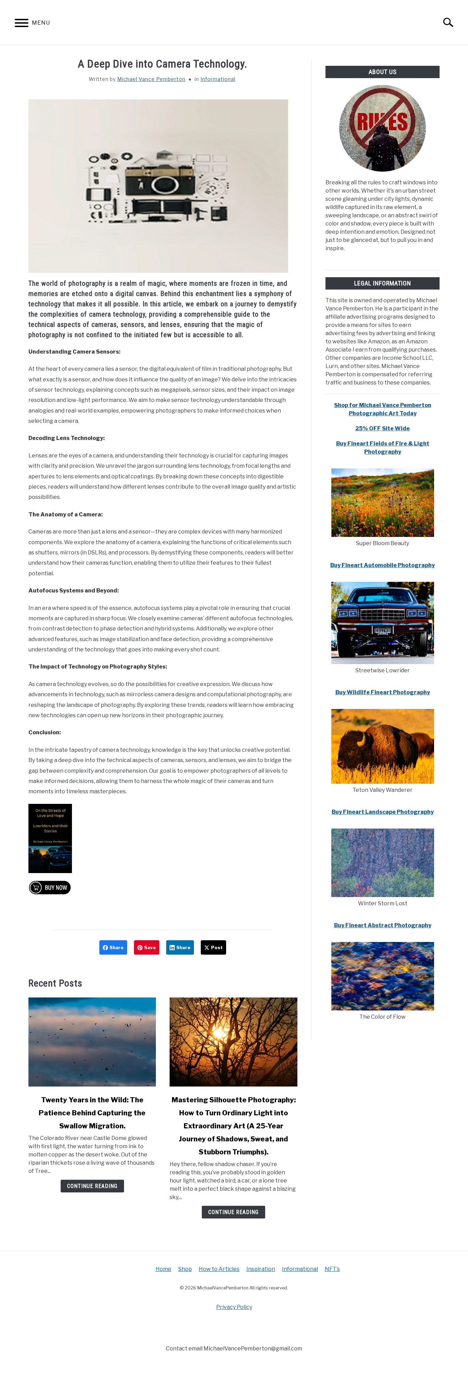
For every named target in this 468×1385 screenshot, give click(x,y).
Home (163, 1269)
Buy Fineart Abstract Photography (382, 925)
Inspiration (260, 1269)
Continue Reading (92, 1186)
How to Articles (219, 1269)
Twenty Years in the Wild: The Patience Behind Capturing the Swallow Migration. (92, 1113)
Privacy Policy (234, 1307)
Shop (185, 1269)
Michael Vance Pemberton (151, 79)
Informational (217, 79)
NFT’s (332, 1269)
